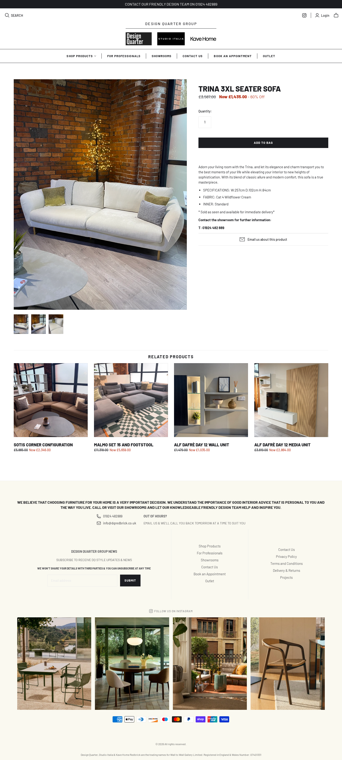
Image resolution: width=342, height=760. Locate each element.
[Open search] (7, 15)
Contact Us (193, 56)
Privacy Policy (286, 556)
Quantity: (205, 111)
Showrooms (161, 56)
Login (325, 15)
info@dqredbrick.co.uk (119, 523)
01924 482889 (112, 516)
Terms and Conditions (286, 563)
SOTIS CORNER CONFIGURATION (43, 444)
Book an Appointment (233, 56)
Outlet (269, 56)
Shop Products (80, 56)
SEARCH (17, 15)
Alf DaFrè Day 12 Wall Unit (201, 444)
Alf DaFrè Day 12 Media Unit (282, 444)
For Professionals (124, 56)
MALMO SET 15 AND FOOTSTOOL (123, 444)
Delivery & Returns (286, 570)
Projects (286, 577)
